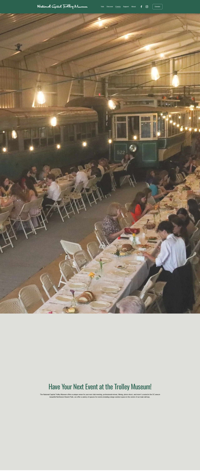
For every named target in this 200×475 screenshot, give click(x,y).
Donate (157, 6)
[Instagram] (146, 6)
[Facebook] (141, 6)
